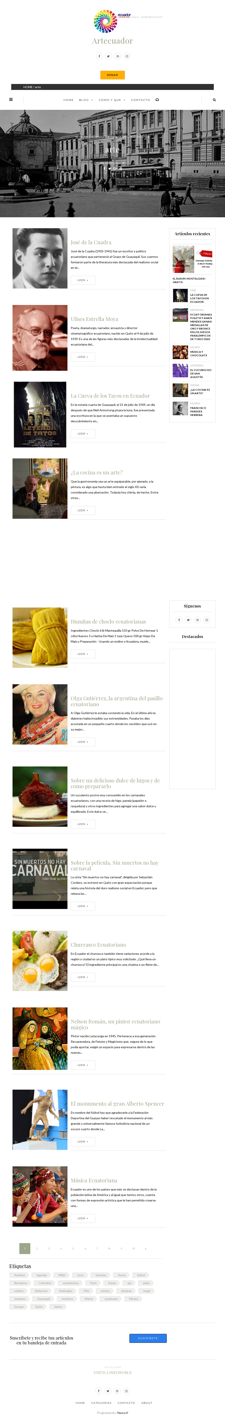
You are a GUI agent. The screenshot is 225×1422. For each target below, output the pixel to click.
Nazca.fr (122, 1413)
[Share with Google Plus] (115, 168)
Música (133, 1299)
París (93, 1283)
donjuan (126, 1291)
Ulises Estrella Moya (94, 318)
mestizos (67, 1299)
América (19, 1275)
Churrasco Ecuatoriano (98, 944)
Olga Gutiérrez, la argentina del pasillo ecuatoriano (117, 701)
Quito (39, 1306)
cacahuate (111, 1299)
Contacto (140, 100)
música (105, 1291)
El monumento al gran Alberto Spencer (117, 1103)
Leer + (83, 280)
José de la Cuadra (91, 242)
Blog (84, 100)
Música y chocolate (198, 353)
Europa (19, 1306)
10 (133, 1248)
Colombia (45, 1283)
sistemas (19, 1299)
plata (146, 1283)
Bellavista (41, 1291)
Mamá (89, 1299)
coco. (80, 1275)
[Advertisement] (89, 566)
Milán (61, 1275)
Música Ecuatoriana (94, 1180)
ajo (129, 1283)
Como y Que (110, 100)
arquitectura (71, 1283)
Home (69, 100)
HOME (28, 87)
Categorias (101, 1402)
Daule (112, 1283)
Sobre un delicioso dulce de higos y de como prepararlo (115, 783)
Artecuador (112, 40)
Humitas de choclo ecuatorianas (108, 621)
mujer (147, 1291)
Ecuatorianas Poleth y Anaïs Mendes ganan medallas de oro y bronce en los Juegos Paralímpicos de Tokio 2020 (201, 327)
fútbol (141, 1275)
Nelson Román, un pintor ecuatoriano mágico (115, 1024)
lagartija (41, 1275)
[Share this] (104, 168)
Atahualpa (65, 1291)
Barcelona (20, 1283)
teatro (58, 1306)
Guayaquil (43, 1299)
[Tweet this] (109, 168)
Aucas (122, 1275)
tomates (101, 1275)
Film (86, 1291)
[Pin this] (120, 168)
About (146, 1402)
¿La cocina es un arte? (97, 472)
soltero (19, 1291)
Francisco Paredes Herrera (198, 411)
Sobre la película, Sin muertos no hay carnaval (114, 865)
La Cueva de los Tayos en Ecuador (110, 395)
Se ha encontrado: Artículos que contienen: (112, 136)
